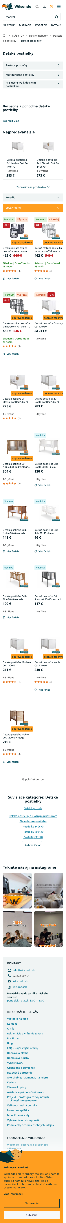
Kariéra (11, 1082)
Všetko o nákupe (17, 1018)
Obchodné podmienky (21, 1067)
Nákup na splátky (18, 1110)
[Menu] (58, 6)
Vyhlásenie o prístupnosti (23, 1120)
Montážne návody (18, 1115)
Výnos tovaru (15, 1062)
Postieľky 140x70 (33, 826)
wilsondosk (20, 987)
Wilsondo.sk (20, 981)
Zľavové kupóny (17, 1087)
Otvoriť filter (13, 208)
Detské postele (33, 808)
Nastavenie (31, 1203)
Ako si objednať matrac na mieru (27, 1077)
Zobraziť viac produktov (31, 187)
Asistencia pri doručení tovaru (26, 1092)
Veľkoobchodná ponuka (22, 1105)
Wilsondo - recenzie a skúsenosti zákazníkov (27, 1146)
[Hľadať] (37, 6)
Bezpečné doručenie (19, 1072)
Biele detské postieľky (33, 821)
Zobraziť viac (33, 845)
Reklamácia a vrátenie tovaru (25, 1033)
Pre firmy (13, 1038)
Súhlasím (31, 1215)
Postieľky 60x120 (33, 831)
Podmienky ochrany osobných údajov (30, 1125)
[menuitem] (9, 25)
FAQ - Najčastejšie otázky (22, 1048)
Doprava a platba (17, 1053)
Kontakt (12, 1023)
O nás (10, 1028)
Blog (10, 1043)
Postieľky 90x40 (33, 837)
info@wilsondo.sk (24, 970)
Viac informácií (13, 1194)
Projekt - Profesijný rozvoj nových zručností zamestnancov (28, 1098)
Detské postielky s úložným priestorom (33, 816)
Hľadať (56, 17)
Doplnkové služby (18, 1058)
